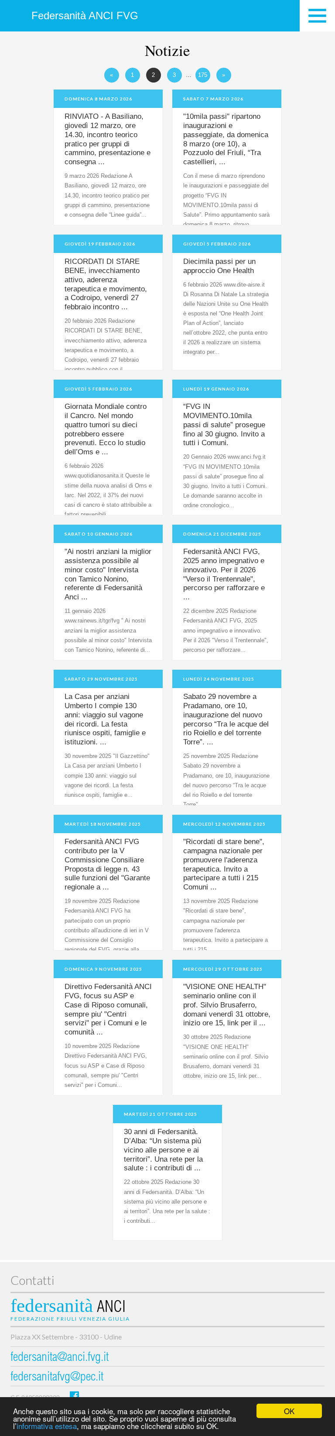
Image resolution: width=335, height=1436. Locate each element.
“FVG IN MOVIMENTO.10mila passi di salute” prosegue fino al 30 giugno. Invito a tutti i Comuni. (224, 424)
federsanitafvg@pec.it (56, 1377)
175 (202, 75)
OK (289, 1410)
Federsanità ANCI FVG (84, 15)
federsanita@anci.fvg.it (59, 1358)
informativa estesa (47, 1425)
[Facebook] (74, 1395)
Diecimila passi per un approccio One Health (219, 266)
